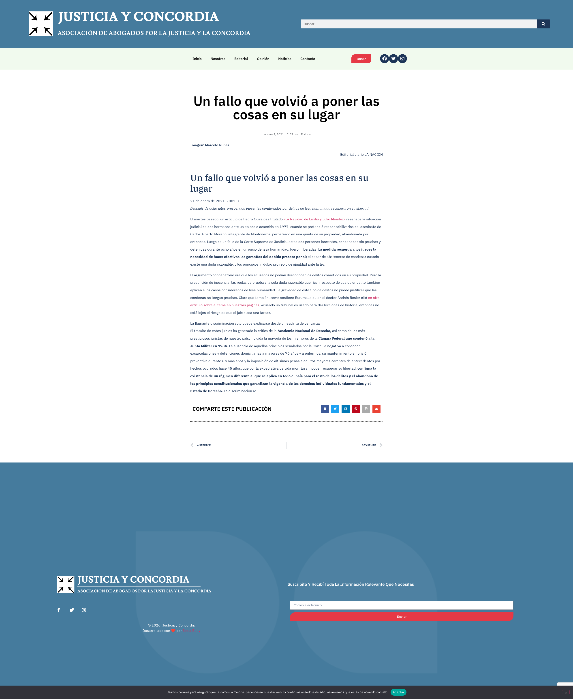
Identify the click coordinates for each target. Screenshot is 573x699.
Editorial (241, 58)
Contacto (307, 58)
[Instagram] (402, 58)
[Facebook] (384, 58)
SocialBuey (191, 630)
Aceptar (398, 692)
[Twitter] (393, 58)
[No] (566, 692)
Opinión (263, 58)
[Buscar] (543, 23)
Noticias (284, 58)
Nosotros (218, 58)
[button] (325, 409)
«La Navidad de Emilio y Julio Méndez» (314, 219)
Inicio (197, 58)
